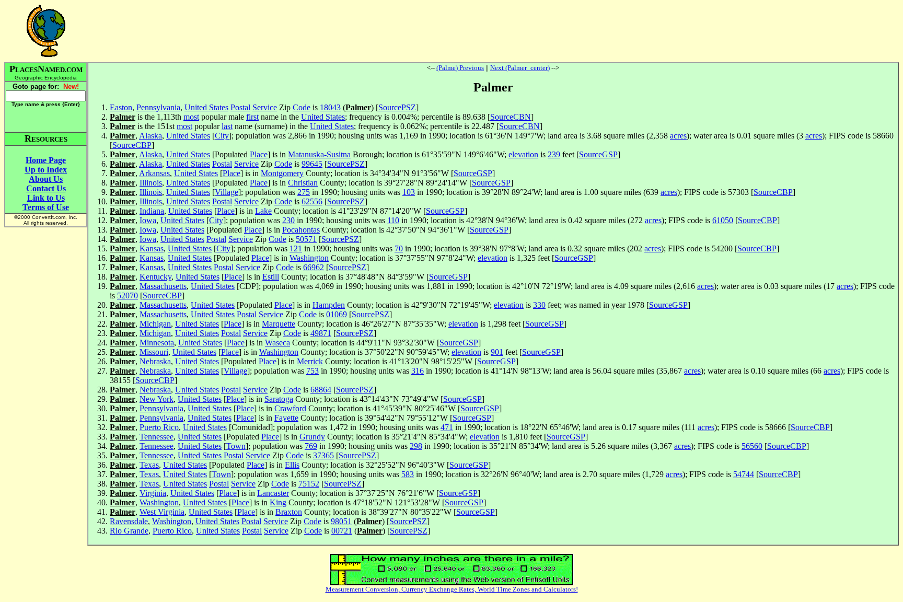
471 (447, 427)
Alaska (150, 135)
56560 (752, 446)
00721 (341, 530)
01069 (336, 314)
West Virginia (162, 511)
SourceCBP (132, 145)
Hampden (328, 304)
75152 (308, 483)
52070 (127, 295)
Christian (303, 182)
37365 (323, 455)
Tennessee (156, 436)
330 (539, 304)
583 (407, 474)
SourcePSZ (397, 107)
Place (259, 154)
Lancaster (273, 493)
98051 (341, 521)
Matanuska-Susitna (319, 154)
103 (408, 192)
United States (206, 107)
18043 (330, 107)
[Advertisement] (493, 30)
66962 (313, 267)
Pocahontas (301, 229)
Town (236, 446)
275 (303, 192)
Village (226, 192)
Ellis (292, 464)
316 (417, 370)
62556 (312, 201)
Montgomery (282, 173)
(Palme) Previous (460, 68)
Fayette (286, 417)
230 (288, 220)
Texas (149, 464)
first (252, 116)
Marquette (278, 323)
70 (399, 248)
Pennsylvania (158, 107)
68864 (320, 389)
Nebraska (155, 361)
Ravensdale (129, 521)
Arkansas (154, 173)
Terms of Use (45, 207)
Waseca (277, 342)
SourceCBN (510, 116)
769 (311, 446)
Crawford (290, 408)
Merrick (310, 361)
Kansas (152, 248)
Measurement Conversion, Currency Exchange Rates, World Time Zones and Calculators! (452, 589)
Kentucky (155, 276)
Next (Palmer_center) (520, 68)
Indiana (152, 210)
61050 (722, 220)
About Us (46, 179)
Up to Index (46, 169)
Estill (270, 276)
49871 (320, 333)
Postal (240, 107)
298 (416, 446)
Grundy (312, 436)
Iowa (148, 220)
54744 (743, 474)
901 (497, 352)
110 (393, 220)
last (227, 126)
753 (312, 370)
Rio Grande (129, 530)
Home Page (46, 160)
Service (264, 107)
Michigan (155, 323)
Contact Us (46, 188)
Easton (121, 107)
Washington (309, 257)
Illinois (151, 182)
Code (301, 107)
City (222, 135)
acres (678, 135)
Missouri (154, 352)
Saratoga (278, 399)
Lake (263, 210)
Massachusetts (163, 286)
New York (156, 399)
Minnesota (157, 342)
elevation (523, 154)
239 (554, 154)
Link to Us (46, 197)
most (191, 116)
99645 (312, 163)
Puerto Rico (159, 427)
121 (296, 248)
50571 (306, 239)
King (278, 502)
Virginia (153, 493)
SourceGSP (598, 154)
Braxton (288, 511)
